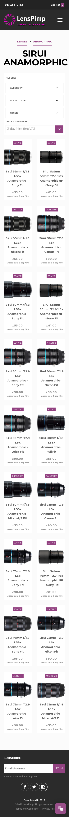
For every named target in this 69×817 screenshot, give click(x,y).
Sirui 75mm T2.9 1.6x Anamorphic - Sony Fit (18, 578)
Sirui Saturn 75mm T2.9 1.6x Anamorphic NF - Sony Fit (51, 578)
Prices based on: (16, 121)
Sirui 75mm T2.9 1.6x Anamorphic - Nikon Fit (51, 644)
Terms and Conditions (27, 808)
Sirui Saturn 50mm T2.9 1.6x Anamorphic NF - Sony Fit (51, 311)
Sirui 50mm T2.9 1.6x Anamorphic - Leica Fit (18, 444)
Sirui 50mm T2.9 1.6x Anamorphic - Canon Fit (51, 245)
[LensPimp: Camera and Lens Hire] (27, 20)
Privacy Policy (49, 808)
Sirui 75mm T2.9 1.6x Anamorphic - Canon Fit (51, 511)
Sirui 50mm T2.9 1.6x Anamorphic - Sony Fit (18, 378)
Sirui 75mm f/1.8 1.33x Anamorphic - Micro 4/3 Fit (51, 711)
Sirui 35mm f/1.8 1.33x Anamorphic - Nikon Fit (18, 245)
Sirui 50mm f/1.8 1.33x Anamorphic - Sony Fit (18, 311)
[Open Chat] (60, 808)
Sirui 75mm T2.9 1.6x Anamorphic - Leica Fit (18, 711)
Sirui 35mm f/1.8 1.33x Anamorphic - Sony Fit (18, 178)
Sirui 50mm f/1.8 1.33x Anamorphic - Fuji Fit (51, 444)
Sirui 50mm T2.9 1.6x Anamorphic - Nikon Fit (51, 378)
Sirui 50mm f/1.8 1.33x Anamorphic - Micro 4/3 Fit (18, 511)
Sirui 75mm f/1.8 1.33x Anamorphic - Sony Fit (18, 644)
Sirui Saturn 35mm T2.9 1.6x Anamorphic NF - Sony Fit (51, 178)
